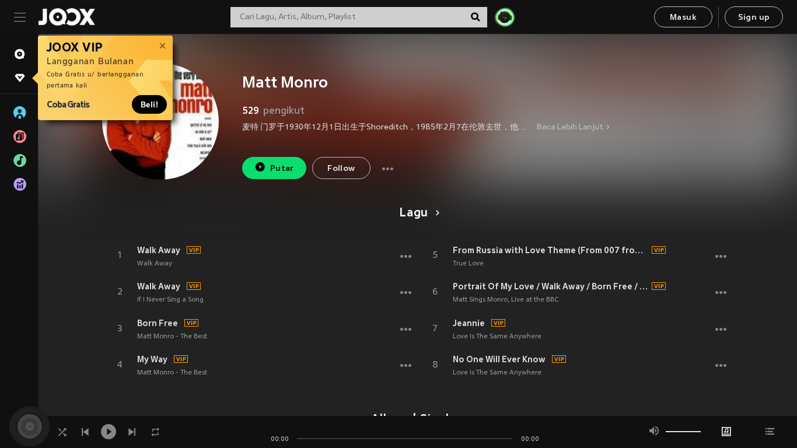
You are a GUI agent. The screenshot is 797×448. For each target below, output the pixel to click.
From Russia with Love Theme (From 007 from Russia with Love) (551, 250)
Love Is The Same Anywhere (497, 336)
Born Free (157, 323)
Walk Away (158, 250)
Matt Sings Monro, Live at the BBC (506, 299)
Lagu (413, 213)
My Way (152, 359)
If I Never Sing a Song (170, 299)
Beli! (149, 104)
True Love (468, 263)
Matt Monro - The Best (172, 336)
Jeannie (469, 323)
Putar (282, 168)
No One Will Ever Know (499, 359)
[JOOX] (66, 17)
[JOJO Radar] (504, 17)
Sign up (754, 17)
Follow (341, 168)
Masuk (683, 17)
